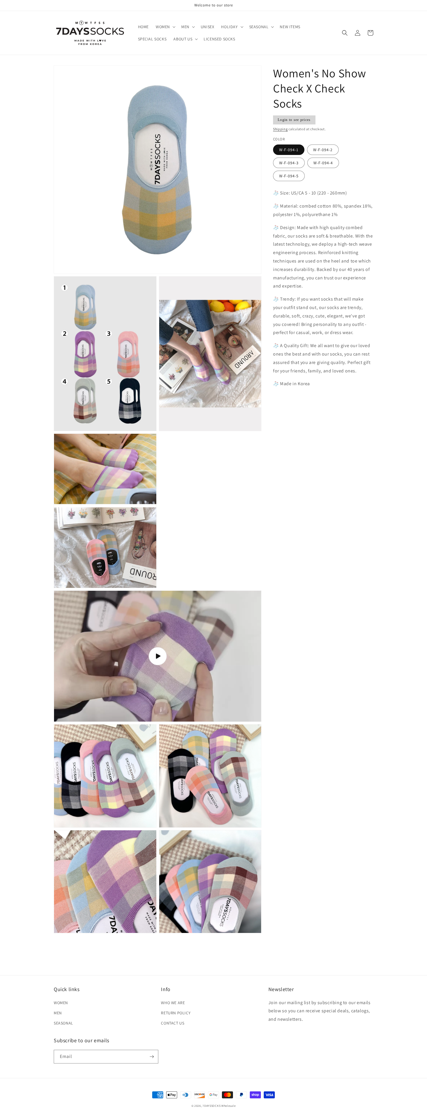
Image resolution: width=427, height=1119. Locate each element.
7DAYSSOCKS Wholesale (219, 1106)
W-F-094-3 (289, 163)
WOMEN (61, 1002)
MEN (58, 1013)
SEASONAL (63, 1023)
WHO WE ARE (173, 1002)
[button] (165, 27)
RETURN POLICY (176, 1013)
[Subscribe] (151, 1056)
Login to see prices (294, 120)
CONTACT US (172, 1023)
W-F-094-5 (289, 176)
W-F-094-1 (288, 150)
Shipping (280, 129)
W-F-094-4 (323, 163)
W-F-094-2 (323, 150)
